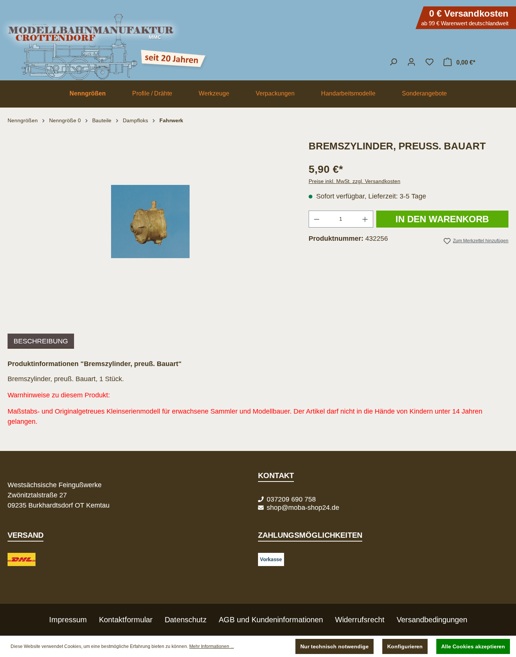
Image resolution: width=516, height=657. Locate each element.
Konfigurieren (405, 646)
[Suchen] (393, 62)
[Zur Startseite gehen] (258, 43)
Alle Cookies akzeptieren (473, 646)
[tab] (41, 341)
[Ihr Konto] (411, 62)
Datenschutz (186, 619)
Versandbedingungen (432, 619)
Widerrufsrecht (360, 619)
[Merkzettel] (429, 62)
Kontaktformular (126, 619)
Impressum (68, 619)
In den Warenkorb (442, 219)
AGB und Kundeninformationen (271, 619)
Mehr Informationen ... (211, 646)
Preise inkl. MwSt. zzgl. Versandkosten (354, 181)
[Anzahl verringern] (316, 219)
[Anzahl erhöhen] (365, 219)
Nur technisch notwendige (334, 646)
